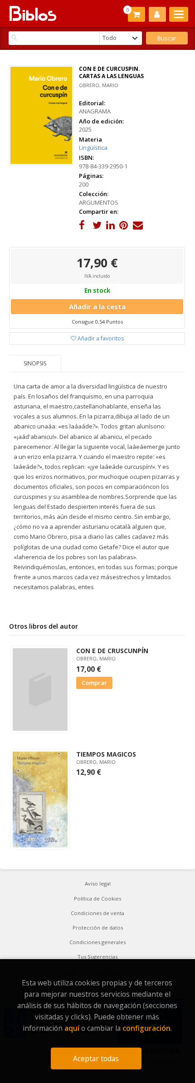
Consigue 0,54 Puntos (97, 321)
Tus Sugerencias (97, 956)
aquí (71, 1028)
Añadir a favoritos (100, 338)
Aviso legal (98, 883)
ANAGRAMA (95, 111)
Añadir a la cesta (97, 306)
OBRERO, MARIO (98, 85)
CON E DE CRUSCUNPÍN (112, 650)
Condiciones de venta (97, 913)
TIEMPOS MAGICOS (106, 754)
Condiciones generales (97, 942)
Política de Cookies (97, 898)
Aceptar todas (96, 1058)
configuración (146, 1028)
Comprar (94, 683)
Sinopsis (35, 363)
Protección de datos (98, 927)
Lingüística (93, 147)
